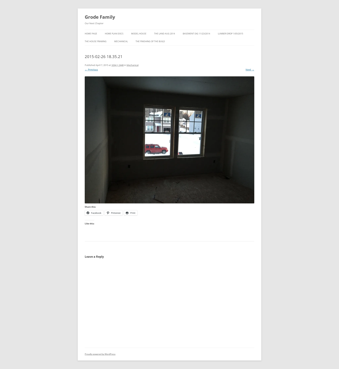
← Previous (91, 69)
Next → (250, 69)
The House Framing (95, 41)
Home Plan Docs (114, 33)
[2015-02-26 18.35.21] (169, 139)
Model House (138, 33)
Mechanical (121, 41)
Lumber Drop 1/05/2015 (230, 33)
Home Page (91, 33)
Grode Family (100, 17)
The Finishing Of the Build (150, 41)
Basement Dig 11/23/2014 (196, 33)
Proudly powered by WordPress (100, 354)
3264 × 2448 (117, 65)
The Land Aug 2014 (164, 33)
